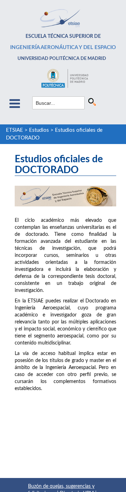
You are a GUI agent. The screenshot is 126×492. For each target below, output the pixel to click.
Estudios (39, 130)
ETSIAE (14, 130)
